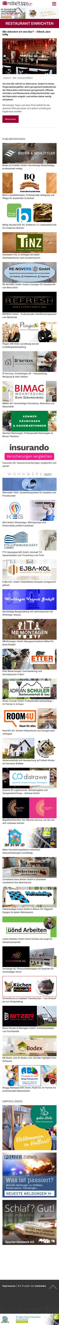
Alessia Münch (25, 78)
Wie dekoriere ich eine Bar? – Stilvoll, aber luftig (26, 33)
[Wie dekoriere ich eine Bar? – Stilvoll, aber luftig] (29, 56)
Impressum (9, 1286)
